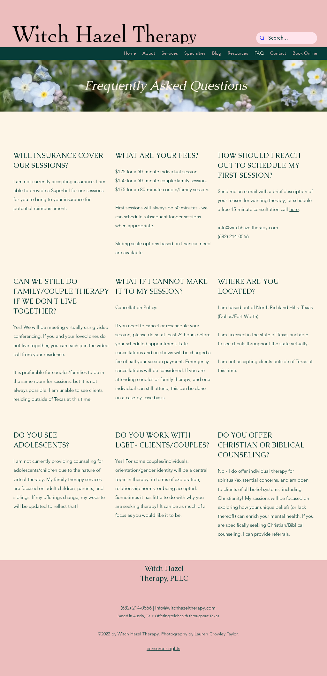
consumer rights (163, 648)
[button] (195, 53)
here (294, 209)
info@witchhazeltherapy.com (248, 227)
